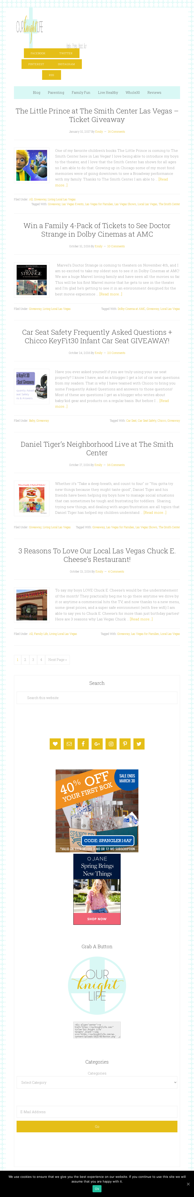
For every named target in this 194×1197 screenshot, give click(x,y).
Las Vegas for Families (99, 204)
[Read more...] (110, 294)
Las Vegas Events (73, 204)
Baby (32, 420)
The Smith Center (169, 204)
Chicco (162, 420)
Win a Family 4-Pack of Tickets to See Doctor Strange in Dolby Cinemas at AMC (97, 230)
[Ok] (188, 1184)
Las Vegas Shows (125, 204)
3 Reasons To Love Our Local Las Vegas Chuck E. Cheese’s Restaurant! (97, 555)
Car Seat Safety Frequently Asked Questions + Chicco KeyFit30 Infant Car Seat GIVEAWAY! (97, 336)
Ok (97, 1189)
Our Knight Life (51, 26)
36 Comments (116, 465)
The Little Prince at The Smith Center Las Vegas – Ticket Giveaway (97, 115)
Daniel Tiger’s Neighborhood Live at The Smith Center (97, 448)
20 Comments (116, 353)
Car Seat (131, 420)
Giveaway (40, 199)
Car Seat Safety (147, 420)
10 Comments (116, 246)
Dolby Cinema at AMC (131, 309)
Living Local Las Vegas (62, 199)
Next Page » (57, 659)
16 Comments (116, 131)
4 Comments (116, 571)
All (31, 199)
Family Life (41, 634)
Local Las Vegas (147, 204)
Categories (97, 1073)
